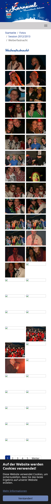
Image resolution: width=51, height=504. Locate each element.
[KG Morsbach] (9, 13)
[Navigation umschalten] (45, 25)
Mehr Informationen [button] (15, 491)
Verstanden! (25, 498)
